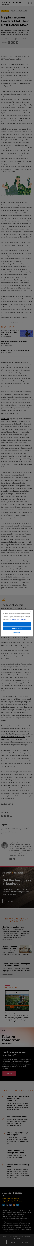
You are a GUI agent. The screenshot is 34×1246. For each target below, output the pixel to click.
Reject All (17, 623)
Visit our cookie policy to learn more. (17, 619)
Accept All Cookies (17, 628)
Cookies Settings (17, 632)
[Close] (31, 611)
